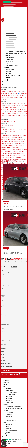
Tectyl (8, 63)
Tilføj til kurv (6, 201)
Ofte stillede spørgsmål (13, 75)
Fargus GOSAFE (13, 37)
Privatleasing (3, 312)
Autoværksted (10, 57)
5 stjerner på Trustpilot (16, 2)
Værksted (7, 55)
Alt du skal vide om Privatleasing (15, 51)
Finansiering (9, 41)
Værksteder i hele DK (12, 65)
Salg (5, 31)
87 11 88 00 (14, 267)
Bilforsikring (10, 43)
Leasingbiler (7, 27)
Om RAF (8, 77)
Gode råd (8, 73)
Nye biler (6, 29)
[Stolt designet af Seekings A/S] (19, 374)
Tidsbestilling (10, 59)
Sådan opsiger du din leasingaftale (16, 53)
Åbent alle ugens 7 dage (10, 4)
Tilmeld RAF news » (6, 370)
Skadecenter (9, 61)
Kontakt (6, 67)
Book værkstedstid (8, 6)
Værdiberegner (10, 47)
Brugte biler (7, 25)
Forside (2, 162)
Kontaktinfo (10, 69)
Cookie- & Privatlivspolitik (6, 366)
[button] (3, 443)
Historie (2, 357)
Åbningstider (3, 348)
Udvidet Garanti (10, 35)
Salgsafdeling (10, 33)
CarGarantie (12, 39)
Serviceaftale (10, 45)
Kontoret (9, 71)
